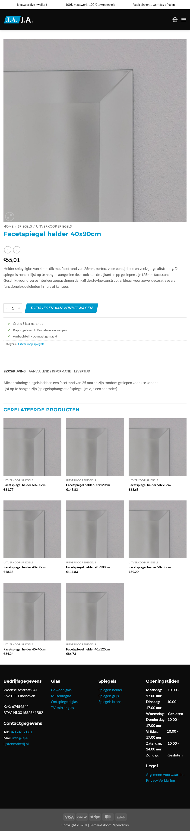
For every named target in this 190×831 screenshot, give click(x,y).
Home (8, 226)
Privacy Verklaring (160, 780)
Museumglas (61, 696)
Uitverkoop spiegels (54, 226)
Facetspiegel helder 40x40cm (24, 649)
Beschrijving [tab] (14, 371)
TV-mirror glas (62, 707)
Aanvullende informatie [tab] (50, 371)
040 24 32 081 (21, 732)
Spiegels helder (110, 689)
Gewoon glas (61, 689)
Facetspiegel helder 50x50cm (150, 567)
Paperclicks (120, 825)
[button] (175, 20)
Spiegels (25, 226)
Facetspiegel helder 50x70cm (150, 485)
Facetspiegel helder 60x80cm (24, 485)
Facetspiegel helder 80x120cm (88, 485)
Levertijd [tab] (82, 371)
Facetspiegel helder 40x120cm (88, 649)
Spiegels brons (109, 701)
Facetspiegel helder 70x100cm (88, 567)
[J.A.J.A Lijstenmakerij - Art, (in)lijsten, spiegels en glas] (24, 19)
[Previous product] (16, 249)
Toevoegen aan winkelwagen (61, 308)
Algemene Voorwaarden (165, 774)
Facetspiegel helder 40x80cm (24, 567)
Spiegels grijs (108, 696)
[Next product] (7, 249)
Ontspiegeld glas (64, 701)
